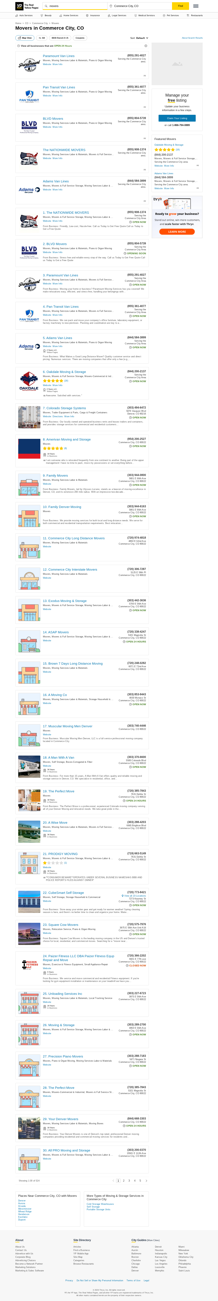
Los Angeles (161, 1264)
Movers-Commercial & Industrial (100, 376)
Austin (134, 1250)
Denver (22, 1200)
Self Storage (58, 762)
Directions (58, 416)
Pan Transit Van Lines (59, 87)
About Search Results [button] (192, 38)
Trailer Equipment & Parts (65, 412)
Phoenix (182, 1267)
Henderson (23, 1214)
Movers (46, 60)
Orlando (182, 1260)
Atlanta (135, 1246)
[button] (195, 6)
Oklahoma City (186, 1257)
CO (26, 23)
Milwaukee (183, 1250)
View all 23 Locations (135, 896)
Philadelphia (184, 1264)
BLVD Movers (53, 118)
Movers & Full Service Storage (104, 154)
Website (47, 64)
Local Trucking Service (100, 998)
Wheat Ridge (25, 1211)
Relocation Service (61, 929)
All (43, 38)
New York (183, 1253)
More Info (57, 64)
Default (140, 38)
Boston (135, 1257)
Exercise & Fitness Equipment (67, 964)
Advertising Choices (25, 1260)
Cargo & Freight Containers (93, 412)
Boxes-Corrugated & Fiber (79, 762)
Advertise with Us (24, 1253)
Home (18, 23)
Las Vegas (160, 1260)
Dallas (134, 1267)
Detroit (158, 1246)
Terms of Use (133, 1280)
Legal (146, 1280)
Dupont (22, 1219)
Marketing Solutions (25, 1267)
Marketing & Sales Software (29, 1270)
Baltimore (136, 1253)
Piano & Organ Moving (100, 60)
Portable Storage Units (99, 1209)
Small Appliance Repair (96, 964)
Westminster (24, 1209)
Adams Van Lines (56, 181)
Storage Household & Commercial (106, 699)
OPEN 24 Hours (63, 45)
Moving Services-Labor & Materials (70, 60)
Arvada (22, 1206)
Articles (77, 1246)
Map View (27, 38)
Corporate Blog (22, 1257)
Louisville (160, 1267)
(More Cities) (153, 1240)
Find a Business (81, 1250)
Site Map (78, 1257)
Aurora (21, 1203)
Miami (181, 1246)
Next (145, 1181)
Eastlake (22, 1217)
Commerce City (40, 23)
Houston (159, 1250)
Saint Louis (184, 1270)
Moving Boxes (96, 1123)
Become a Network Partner (29, 1264)
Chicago (135, 1264)
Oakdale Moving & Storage (168, 144)
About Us (20, 1246)
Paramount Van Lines (59, 56)
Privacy (69, 1280)
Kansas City (161, 1257)
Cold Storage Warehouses (100, 1204)
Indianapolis (161, 1253)
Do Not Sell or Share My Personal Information (100, 1280)
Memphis (159, 1270)
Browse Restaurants (83, 1264)
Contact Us (21, 1250)
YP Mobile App (81, 1253)
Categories (78, 1260)
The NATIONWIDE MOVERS (64, 150)
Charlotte (136, 1260)
